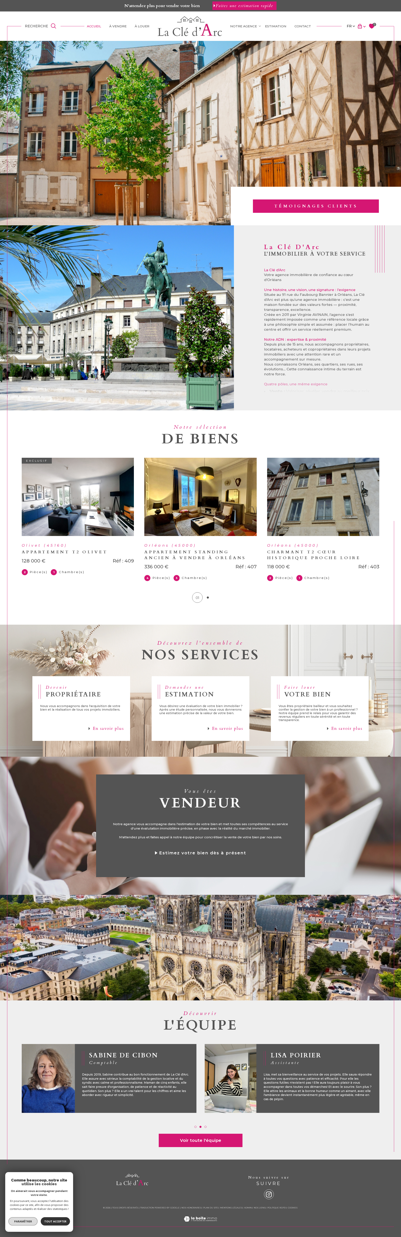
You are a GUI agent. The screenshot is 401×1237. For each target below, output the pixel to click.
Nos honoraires (191, 1207)
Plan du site (210, 1207)
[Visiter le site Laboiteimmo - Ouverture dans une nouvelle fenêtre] (200, 1224)
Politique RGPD (276, 1207)
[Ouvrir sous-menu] (259, 25)
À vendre (118, 26)
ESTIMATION (275, 26)
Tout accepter (55, 1221)
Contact (302, 26)
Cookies (292, 1208)
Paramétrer (23, 1221)
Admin (248, 1207)
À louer (142, 26)
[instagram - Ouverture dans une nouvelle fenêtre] (269, 1194)
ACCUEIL (94, 26)
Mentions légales (231, 1207)
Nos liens (259, 1207)
